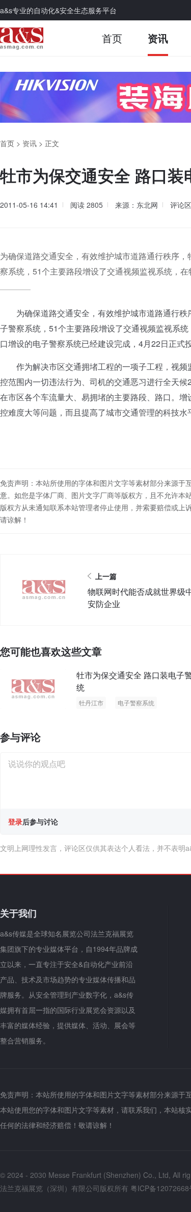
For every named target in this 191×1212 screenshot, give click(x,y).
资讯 (158, 38)
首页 (112, 38)
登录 (15, 821)
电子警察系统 (136, 702)
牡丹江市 (91, 702)
